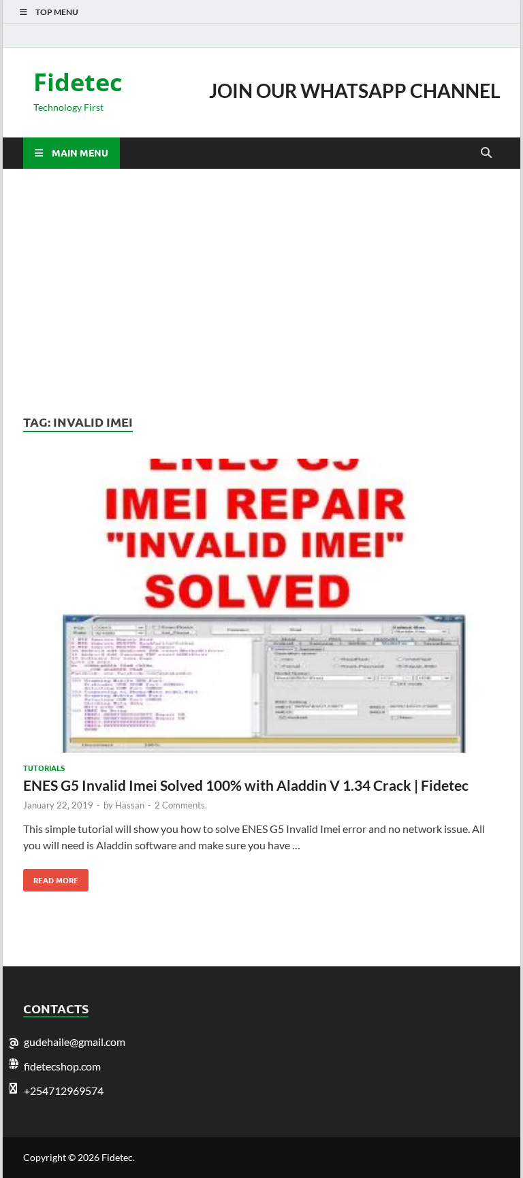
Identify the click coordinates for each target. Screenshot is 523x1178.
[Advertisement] (261, 291)
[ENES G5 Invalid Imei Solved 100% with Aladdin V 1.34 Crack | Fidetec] (261, 608)
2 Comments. (181, 805)
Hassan (129, 805)
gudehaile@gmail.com (74, 1041)
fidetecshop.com (62, 1066)
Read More (50, 877)
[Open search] (486, 153)
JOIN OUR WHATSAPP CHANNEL (354, 90)
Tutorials (44, 767)
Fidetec (78, 82)
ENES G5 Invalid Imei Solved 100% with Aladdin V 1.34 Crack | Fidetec (246, 784)
